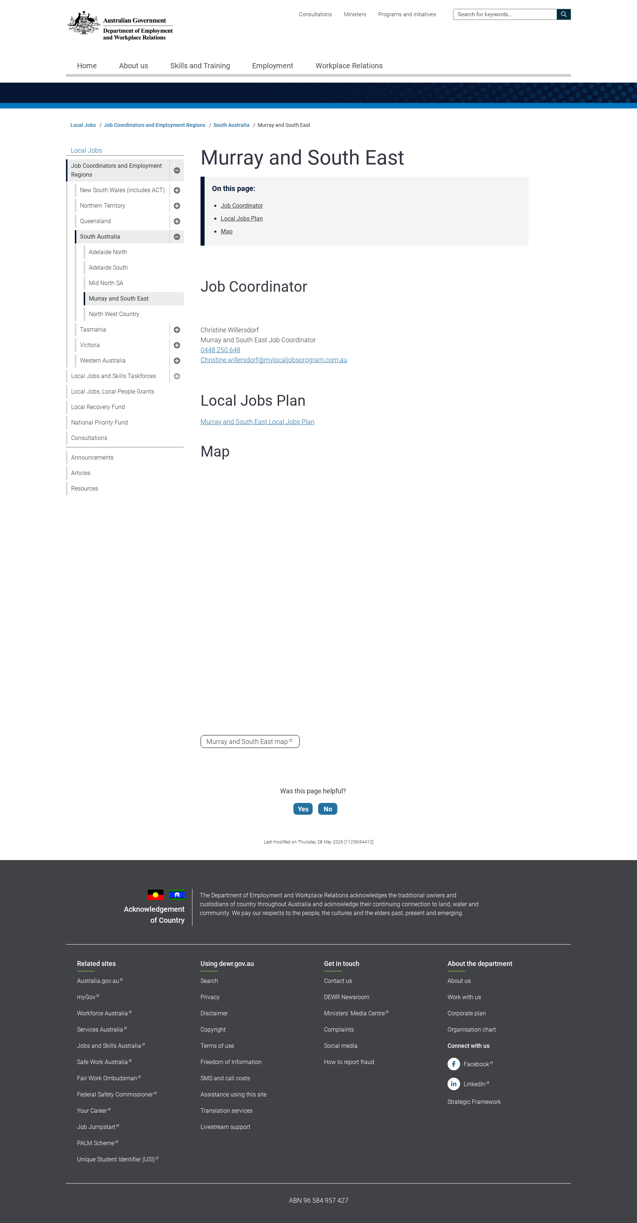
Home (87, 65)
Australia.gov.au (98, 980)
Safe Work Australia (102, 1062)
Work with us (464, 997)
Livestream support (225, 1126)
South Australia (231, 125)
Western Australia (103, 360)
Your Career (92, 1110)
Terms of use (217, 1045)
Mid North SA (106, 283)
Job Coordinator (242, 205)
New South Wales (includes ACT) (122, 190)
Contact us (338, 980)
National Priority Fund (99, 422)
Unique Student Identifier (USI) (116, 1159)
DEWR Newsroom (346, 997)
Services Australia (100, 1029)
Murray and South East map (247, 741)
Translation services (227, 1110)
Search (209, 980)
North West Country (114, 314)
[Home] (120, 25)
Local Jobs (83, 125)
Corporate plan (467, 1013)
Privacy (210, 997)
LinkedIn (474, 1084)
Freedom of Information (231, 1062)
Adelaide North (108, 252)
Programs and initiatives (407, 14)
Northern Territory (102, 205)
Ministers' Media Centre (354, 1013)
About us (459, 980)
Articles (80, 473)
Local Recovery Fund (98, 406)
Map (227, 231)
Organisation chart (472, 1029)
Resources (84, 488)
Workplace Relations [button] (349, 65)
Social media (341, 1045)
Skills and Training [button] (200, 65)
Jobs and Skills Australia (109, 1045)
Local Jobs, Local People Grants (112, 391)
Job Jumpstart (96, 1126)
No (328, 809)
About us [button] (133, 65)
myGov (86, 997)
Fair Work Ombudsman (107, 1078)
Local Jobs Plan (242, 218)
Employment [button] (272, 65)
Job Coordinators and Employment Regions (154, 125)
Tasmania (93, 329)
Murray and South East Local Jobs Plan (257, 422)
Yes (303, 809)
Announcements (92, 457)
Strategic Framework (474, 1101)
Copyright (213, 1029)
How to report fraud (349, 1062)
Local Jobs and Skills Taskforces (113, 376)
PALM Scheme (95, 1143)
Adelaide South (108, 267)
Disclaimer (214, 1013)
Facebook (476, 1064)
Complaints (339, 1029)
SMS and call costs (225, 1078)
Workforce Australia (102, 1013)
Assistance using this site (234, 1094)
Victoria (90, 345)
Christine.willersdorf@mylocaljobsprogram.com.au (274, 360)
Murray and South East (119, 298)
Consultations (315, 14)
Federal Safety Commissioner (115, 1094)
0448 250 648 (220, 350)
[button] (176, 170)
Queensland (95, 221)
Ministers (355, 14)
